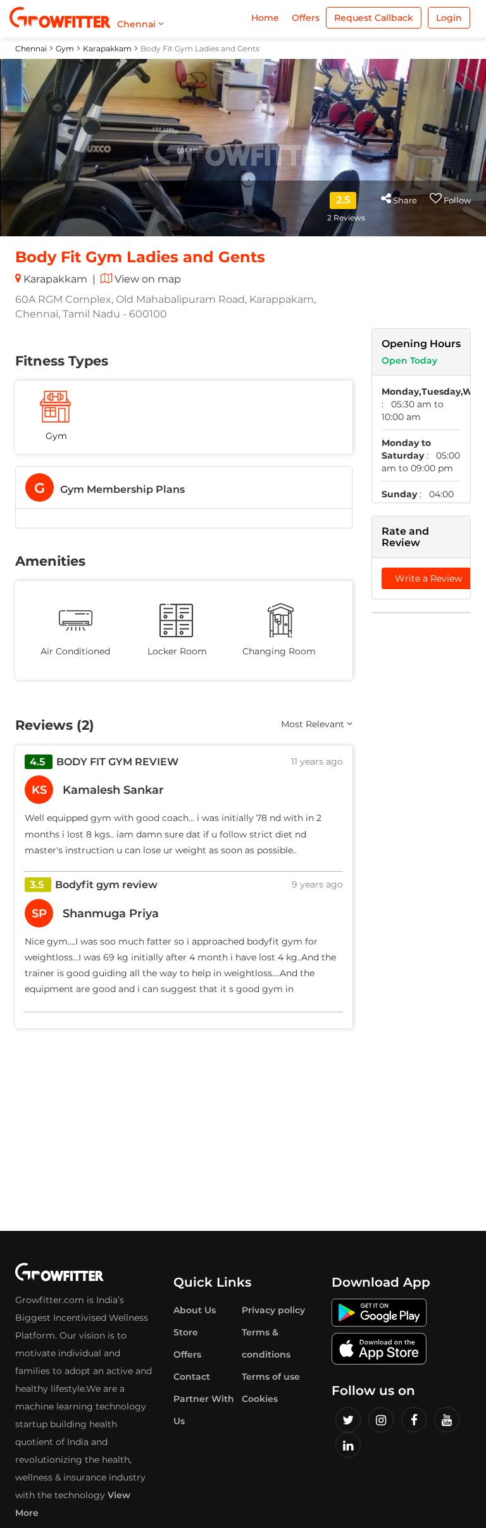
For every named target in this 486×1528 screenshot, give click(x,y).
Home (265, 17)
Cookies (260, 1398)
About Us (194, 1310)
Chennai (31, 48)
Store (185, 1332)
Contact (191, 1376)
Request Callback (373, 17)
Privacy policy (273, 1310)
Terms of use (271, 1376)
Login (449, 17)
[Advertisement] (421, 816)
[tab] (184, 487)
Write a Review (428, 578)
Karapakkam (107, 48)
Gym (65, 48)
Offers (306, 17)
